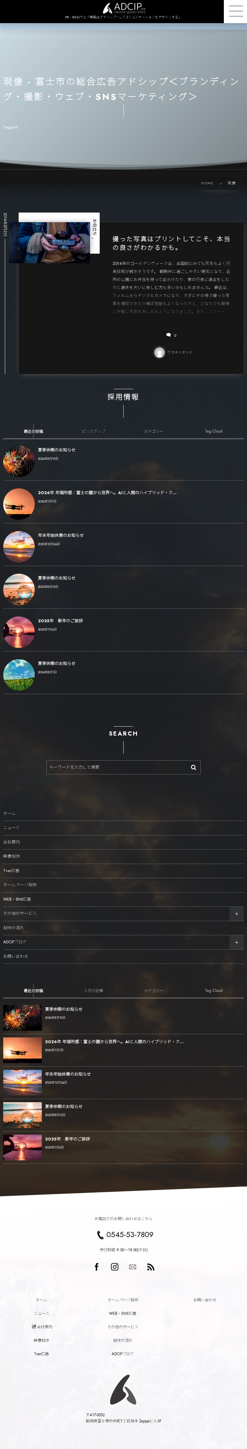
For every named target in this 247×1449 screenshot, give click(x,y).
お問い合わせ (15, 956)
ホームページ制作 (20, 885)
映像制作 (11, 856)
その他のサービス (20, 913)
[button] (235, 11)
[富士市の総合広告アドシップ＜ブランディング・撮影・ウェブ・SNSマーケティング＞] (123, 8)
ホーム (9, 813)
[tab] (33, 431)
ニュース (11, 828)
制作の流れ (13, 928)
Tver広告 (11, 871)
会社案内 (11, 842)
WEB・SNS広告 (17, 899)
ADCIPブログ (15, 942)
